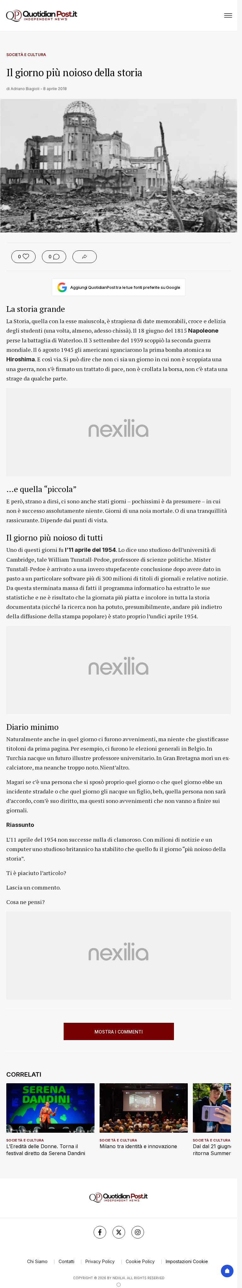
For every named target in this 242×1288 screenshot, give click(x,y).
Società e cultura (26, 54)
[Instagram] (137, 1232)
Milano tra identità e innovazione (138, 1146)
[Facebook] (100, 1232)
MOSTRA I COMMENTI (119, 1031)
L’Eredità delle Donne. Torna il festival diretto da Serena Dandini (45, 1149)
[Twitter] (118, 1232)
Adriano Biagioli (25, 88)
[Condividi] (84, 256)
